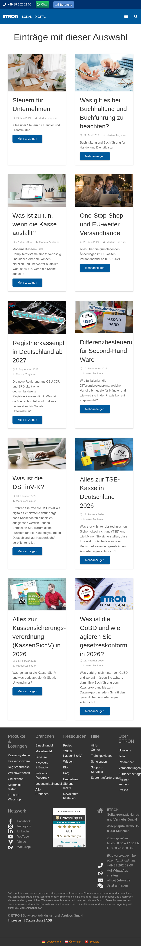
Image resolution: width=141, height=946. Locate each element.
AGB (49, 920)
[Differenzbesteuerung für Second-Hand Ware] (104, 317)
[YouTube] (12, 836)
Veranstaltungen (130, 768)
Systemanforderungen (106, 778)
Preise (67, 745)
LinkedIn (23, 831)
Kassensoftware (19, 761)
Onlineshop (15, 779)
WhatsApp (24, 847)
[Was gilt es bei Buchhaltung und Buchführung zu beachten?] (104, 72)
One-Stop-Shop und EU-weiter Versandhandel (101, 224)
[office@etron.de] (102, 880)
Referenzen (126, 762)
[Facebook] (12, 821)
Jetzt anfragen (117, 885)
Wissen (68, 761)
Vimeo (21, 842)
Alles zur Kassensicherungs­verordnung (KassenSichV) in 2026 (39, 636)
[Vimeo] (12, 841)
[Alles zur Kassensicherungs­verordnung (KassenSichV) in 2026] (37, 594)
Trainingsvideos (101, 755)
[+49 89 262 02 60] (102, 865)
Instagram (24, 826)
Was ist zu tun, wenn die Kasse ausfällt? (34, 224)
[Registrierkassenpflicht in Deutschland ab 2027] (37, 317)
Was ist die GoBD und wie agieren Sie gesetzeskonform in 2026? (103, 636)
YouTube (23, 836)
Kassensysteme (19, 755)
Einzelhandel (44, 745)
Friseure (41, 757)
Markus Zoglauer (48, 118)
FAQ (66, 773)
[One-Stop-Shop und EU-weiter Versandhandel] (104, 190)
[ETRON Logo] (10, 16)
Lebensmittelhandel (48, 783)
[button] (126, 16)
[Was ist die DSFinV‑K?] (37, 453)
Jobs (122, 756)
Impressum (15, 920)
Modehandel (43, 751)
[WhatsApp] (12, 846)
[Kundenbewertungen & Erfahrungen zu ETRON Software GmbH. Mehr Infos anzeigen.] (69, 846)
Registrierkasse (19, 767)
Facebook (24, 821)
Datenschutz (34, 920)
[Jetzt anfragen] (102, 885)
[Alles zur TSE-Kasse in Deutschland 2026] (104, 454)
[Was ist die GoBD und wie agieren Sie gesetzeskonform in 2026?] (104, 594)
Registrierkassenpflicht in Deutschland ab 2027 (43, 351)
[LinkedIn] (12, 831)
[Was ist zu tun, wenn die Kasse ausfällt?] (37, 190)
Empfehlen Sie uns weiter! (70, 784)
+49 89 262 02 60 (120, 865)
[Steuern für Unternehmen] (37, 72)
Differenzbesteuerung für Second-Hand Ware (109, 351)
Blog (66, 767)
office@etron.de (118, 880)
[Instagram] (12, 826)
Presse (123, 790)
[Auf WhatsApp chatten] (102, 873)
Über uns (125, 750)
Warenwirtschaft (19, 773)
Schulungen (99, 761)
